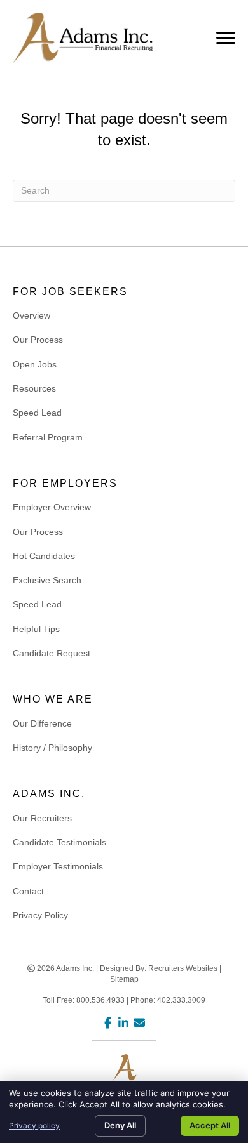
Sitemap (124, 979)
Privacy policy (34, 1125)
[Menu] (225, 38)
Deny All (120, 1125)
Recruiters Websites (182, 968)
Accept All (209, 1125)
